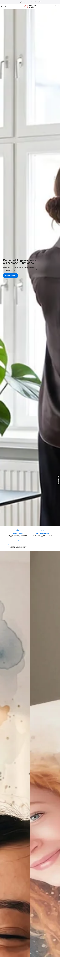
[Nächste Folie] (55, 2)
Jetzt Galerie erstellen (10, 275)
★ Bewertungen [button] (58, 480)
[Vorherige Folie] (3, 2)
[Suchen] (5, 6)
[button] (31, 942)
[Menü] (2, 6)
